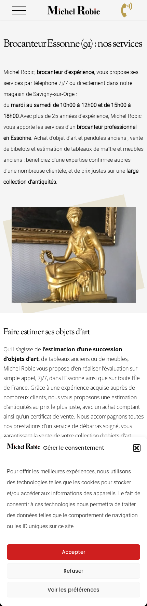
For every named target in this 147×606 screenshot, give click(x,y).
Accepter (73, 552)
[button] (136, 448)
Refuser (73, 570)
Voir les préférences (73, 589)
